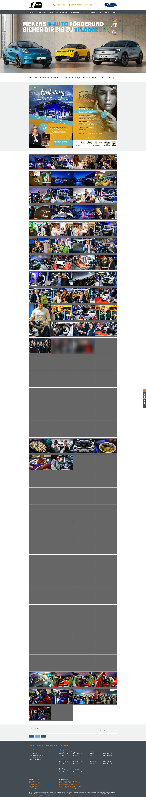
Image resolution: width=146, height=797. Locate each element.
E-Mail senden (33, 762)
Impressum (40, 745)
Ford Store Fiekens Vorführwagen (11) (68, 784)
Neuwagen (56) (32, 781)
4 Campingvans (75, 12)
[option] (73, 43)
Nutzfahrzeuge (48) (34, 788)
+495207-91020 (60, 5)
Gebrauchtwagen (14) (34, 783)
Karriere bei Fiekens (109, 12)
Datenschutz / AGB (51, 745)
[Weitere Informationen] (73, 43)
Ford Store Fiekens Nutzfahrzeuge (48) (69, 788)
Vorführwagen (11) (33, 784)
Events (30, 730)
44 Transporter (64, 12)
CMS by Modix (64, 745)
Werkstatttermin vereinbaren (82, 5)
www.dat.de (36, 795)
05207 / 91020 (36, 757)
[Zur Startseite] (35, 5)
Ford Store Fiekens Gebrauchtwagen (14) (69, 783)
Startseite (32, 12)
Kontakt (99, 12)
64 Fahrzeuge (54, 12)
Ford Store (85, 12)
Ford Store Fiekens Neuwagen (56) (68, 781)
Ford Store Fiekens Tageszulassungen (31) (70, 786)
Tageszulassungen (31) (34, 786)
